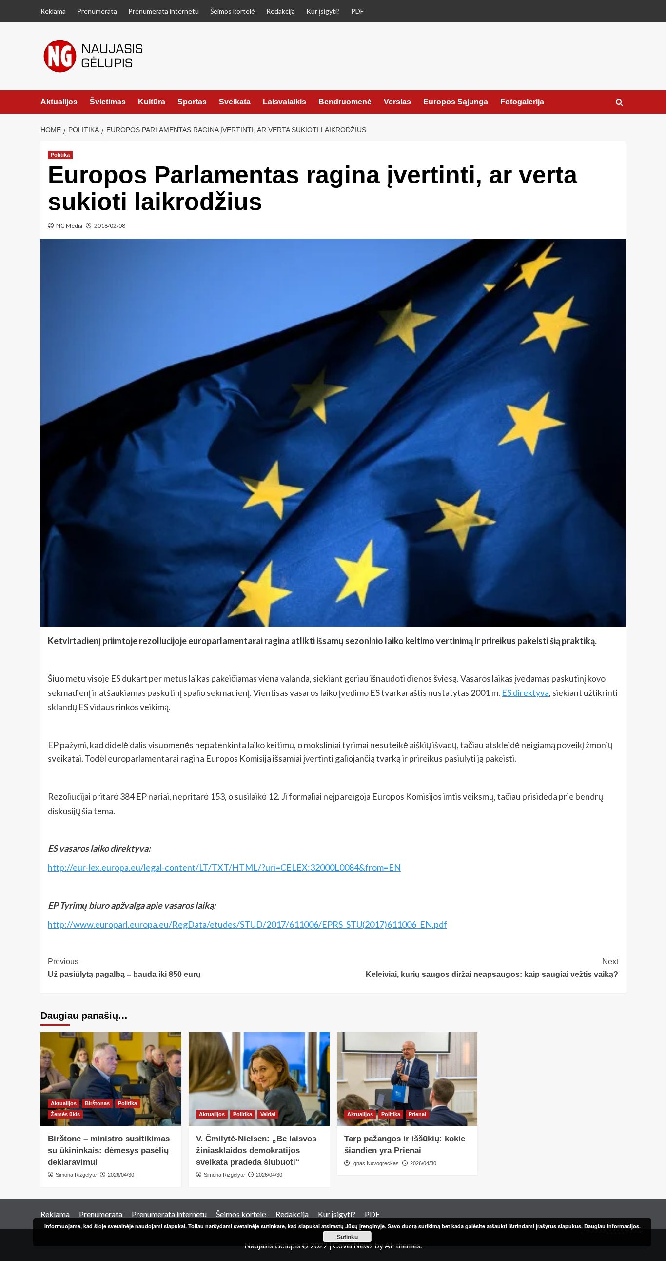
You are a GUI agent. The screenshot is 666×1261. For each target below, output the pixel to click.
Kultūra (151, 102)
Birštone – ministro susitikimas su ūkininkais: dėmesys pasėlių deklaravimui (109, 1150)
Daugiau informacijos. (612, 1226)
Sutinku (347, 1236)
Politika (60, 155)
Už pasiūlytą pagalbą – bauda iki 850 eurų (124, 967)
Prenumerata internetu (163, 11)
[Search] (619, 102)
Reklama (53, 11)
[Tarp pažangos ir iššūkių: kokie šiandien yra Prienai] (407, 1079)
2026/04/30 (121, 1175)
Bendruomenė (345, 102)
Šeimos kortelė (232, 11)
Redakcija (280, 11)
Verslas (397, 102)
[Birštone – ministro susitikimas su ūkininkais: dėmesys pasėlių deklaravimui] (110, 1079)
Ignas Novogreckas (375, 1163)
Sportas (192, 102)
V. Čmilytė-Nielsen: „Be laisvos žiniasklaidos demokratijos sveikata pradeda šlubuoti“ (256, 1150)
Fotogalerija (522, 102)
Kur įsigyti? (323, 11)
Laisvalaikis (284, 102)
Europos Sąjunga (455, 102)
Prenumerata (97, 11)
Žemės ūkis (65, 1114)
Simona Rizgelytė (76, 1175)
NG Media (69, 225)
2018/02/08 (109, 225)
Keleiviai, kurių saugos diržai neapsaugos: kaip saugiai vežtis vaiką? (492, 967)
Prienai (417, 1114)
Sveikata (235, 102)
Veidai (267, 1114)
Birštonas (97, 1103)
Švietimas (108, 102)
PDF (357, 11)
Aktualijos (59, 102)
